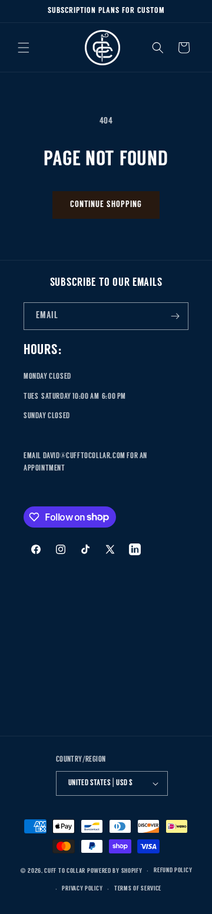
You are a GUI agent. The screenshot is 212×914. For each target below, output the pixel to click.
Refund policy (173, 871)
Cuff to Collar (64, 871)
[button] (24, 48)
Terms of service (137, 889)
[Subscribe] (175, 316)
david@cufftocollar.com (84, 456)
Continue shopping (106, 205)
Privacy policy (82, 889)
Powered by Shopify (115, 871)
